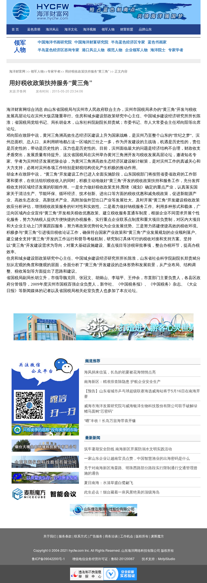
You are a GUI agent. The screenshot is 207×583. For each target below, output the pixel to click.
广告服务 (95, 536)
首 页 (15, 29)
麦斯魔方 (157, 536)
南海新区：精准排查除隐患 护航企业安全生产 (122, 381)
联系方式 (80, 536)
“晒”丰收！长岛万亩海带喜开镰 (110, 420)
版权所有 (142, 536)
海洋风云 (52, 29)
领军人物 (108, 29)
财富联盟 (126, 29)
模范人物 (114, 49)
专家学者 (175, 49)
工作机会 (126, 536)
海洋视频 (89, 29)
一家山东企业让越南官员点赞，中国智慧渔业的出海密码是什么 (137, 458)
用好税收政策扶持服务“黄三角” (87, 71)
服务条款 (65, 536)
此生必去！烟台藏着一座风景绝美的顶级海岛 (122, 492)
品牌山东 (145, 29)
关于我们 (49, 536)
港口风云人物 (93, 49)
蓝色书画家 (157, 41)
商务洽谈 (111, 536)
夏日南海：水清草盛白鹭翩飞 (108, 482)
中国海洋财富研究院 (91, 41)
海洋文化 (70, 29)
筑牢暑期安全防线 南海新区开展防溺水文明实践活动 (128, 448)
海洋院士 (157, 49)
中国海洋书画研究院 (55, 41)
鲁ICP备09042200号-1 (48, 558)
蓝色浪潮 (33, 29)
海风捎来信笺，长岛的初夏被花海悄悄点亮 (120, 372)
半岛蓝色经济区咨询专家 (58, 49)
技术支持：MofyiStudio (158, 558)
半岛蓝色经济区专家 (128, 41)
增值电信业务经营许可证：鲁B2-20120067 (103, 558)
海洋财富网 (17, 71)
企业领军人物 (136, 49)
